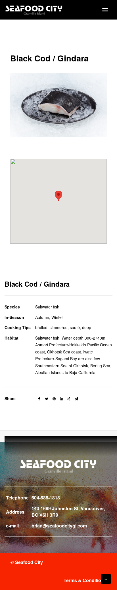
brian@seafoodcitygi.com (59, 525)
